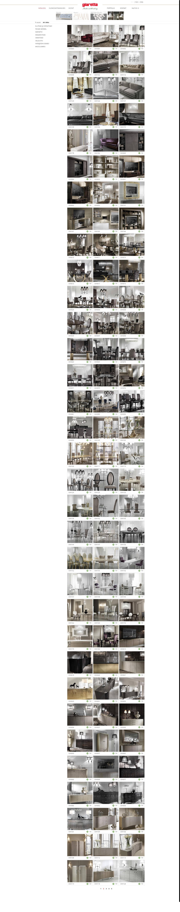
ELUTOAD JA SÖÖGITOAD (43, 26)
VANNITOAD (39, 38)
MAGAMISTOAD (40, 35)
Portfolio (111, 8)
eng (141, 2)
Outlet (71, 8)
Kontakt (123, 8)
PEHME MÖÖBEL (41, 29)
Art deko (46, 22)
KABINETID (38, 32)
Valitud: (135, 8)
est (132, 2)
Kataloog (42, 8)
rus (136, 2)
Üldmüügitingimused (57, 8)
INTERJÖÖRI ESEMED (42, 44)
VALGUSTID (39, 41)
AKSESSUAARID (40, 47)
